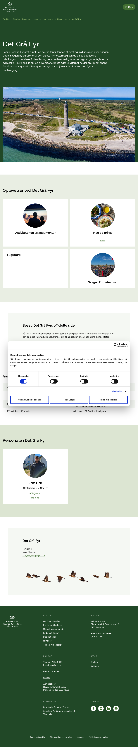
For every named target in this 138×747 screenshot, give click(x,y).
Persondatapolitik (37, 737)
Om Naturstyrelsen (52, 621)
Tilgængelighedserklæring (61, 737)
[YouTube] (116, 708)
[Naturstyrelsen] (13, 7)
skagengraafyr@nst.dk (34, 555)
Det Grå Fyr (76, 19)
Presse (46, 677)
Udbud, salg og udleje (53, 629)
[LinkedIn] (108, 708)
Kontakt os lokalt (51, 671)
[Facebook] (93, 708)
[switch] (54, 381)
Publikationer (49, 637)
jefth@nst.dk (35, 493)
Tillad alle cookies (108, 400)
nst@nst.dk (55, 665)
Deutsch (95, 666)
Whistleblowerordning (98, 737)
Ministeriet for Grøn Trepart (56, 707)
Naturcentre (62, 19)
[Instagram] (101, 708)
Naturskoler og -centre (43, 19)
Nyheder (47, 640)
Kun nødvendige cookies (29, 400)
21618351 (35, 497)
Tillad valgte (69, 400)
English (94, 662)
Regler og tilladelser (53, 625)
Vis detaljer (117, 391)
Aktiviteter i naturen (21, 19)
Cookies (80, 737)
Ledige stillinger (51, 633)
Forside (6, 19)
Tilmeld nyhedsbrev (52, 645)
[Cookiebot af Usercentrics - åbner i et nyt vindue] (116, 345)
